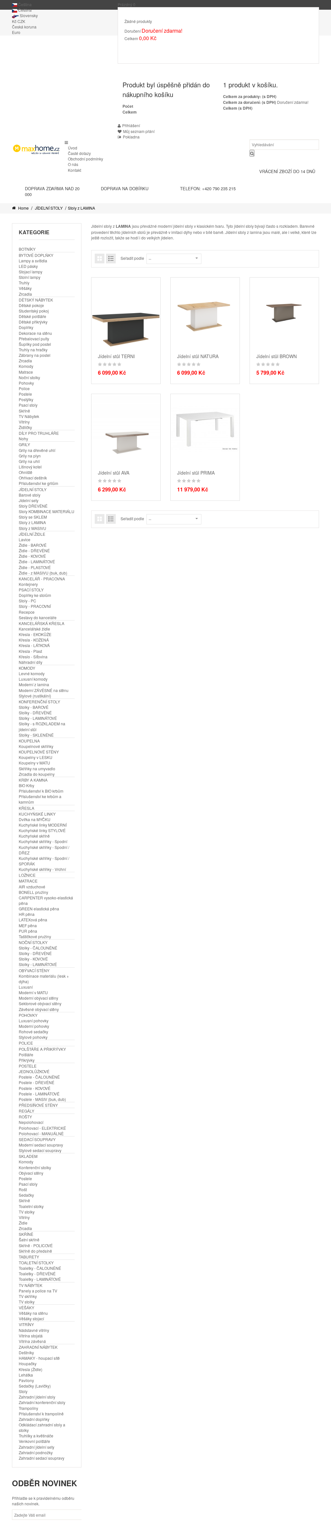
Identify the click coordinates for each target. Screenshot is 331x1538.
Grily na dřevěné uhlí (37, 450)
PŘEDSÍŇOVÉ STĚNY (38, 1105)
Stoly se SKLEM (33, 517)
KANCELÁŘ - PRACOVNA (42, 578)
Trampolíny (28, 1408)
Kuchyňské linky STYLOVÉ (42, 830)
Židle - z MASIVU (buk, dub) (43, 573)
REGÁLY (26, 1111)
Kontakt (74, 170)
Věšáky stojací (31, 1318)
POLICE (26, 1043)
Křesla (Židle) (30, 1369)
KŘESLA (26, 808)
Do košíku (138, 47)
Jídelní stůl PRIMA (196, 472)
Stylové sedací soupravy (40, 1150)
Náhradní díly (30, 662)
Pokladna (131, 136)
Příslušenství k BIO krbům (41, 791)
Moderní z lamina (34, 684)
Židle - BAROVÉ (33, 545)
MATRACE (28, 881)
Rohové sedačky (33, 1031)
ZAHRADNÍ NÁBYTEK (38, 1347)
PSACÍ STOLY (31, 589)
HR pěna (27, 914)
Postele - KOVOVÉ (34, 1088)
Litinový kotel (30, 466)
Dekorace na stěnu (35, 333)
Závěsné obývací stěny (39, 1009)
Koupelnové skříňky (36, 746)
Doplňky (26, 327)
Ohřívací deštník (33, 477)
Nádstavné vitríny (34, 1330)
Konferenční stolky (35, 1167)
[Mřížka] (99, 258)
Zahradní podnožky (36, 1452)
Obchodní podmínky (85, 158)
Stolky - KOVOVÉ (33, 958)
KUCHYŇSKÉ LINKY (37, 814)
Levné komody (32, 673)
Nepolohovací (31, 1122)
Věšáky (25, 288)
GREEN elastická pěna (39, 908)
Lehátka (26, 1375)
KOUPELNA (29, 740)
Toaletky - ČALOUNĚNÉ (40, 1268)
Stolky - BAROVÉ (33, 707)
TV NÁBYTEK (30, 1285)
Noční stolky (29, 377)
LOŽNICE (27, 875)
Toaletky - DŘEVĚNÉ (37, 1273)
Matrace (26, 372)
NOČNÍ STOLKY (33, 942)
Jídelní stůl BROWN (276, 356)
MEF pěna (28, 925)
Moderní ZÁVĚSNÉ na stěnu (44, 690)
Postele (25, 394)
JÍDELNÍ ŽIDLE (32, 534)
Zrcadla (25, 294)
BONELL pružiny (33, 892)
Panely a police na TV (38, 1290)
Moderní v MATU (33, 992)
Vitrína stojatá (31, 1335)
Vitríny (24, 421)
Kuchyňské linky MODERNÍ (43, 825)
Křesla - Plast (30, 651)
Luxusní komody (33, 679)
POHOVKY (28, 1015)
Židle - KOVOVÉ (32, 556)
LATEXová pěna (33, 919)
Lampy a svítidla (33, 260)
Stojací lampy (30, 271)
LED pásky (28, 266)
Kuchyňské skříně (34, 836)
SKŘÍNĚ (26, 1234)
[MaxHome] (36, 149)
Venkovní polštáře (34, 1441)
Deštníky (26, 1352)
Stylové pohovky (33, 1037)
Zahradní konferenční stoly (42, 1402)
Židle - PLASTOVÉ (35, 567)
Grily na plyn (30, 455)
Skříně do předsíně (35, 1251)
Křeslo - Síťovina (33, 656)
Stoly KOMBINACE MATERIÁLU (46, 511)
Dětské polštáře (32, 316)
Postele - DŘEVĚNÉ (36, 1082)
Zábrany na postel (34, 355)
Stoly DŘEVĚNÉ (33, 506)
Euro (16, 32)
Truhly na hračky (33, 349)
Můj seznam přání (139, 131)
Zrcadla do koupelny (37, 774)
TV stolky (27, 1211)
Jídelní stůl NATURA (198, 356)
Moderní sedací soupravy (41, 1145)
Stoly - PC (27, 600)
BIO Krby (26, 785)
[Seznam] (111, 258)
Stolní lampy (29, 277)
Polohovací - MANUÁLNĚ (41, 1133)
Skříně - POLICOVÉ (36, 1245)
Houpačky (28, 1363)
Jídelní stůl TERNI (116, 356)
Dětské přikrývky (33, 321)
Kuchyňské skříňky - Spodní (43, 841)
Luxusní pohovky (33, 1020)
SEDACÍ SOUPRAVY (37, 1139)
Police (24, 388)
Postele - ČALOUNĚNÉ (39, 1077)
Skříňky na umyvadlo (37, 768)
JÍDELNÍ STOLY (49, 207)
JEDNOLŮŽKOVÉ (34, 1071)
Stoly (23, 1391)
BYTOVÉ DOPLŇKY (36, 255)
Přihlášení (131, 125)
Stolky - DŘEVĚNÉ (35, 712)
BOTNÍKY (27, 249)
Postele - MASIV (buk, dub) (42, 1099)
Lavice (24, 539)
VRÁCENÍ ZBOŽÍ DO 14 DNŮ (287, 171)
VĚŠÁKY (26, 1307)
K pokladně (169, 47)
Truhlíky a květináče (36, 1435)
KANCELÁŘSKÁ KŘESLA (41, 623)
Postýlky (26, 399)
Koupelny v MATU (34, 762)
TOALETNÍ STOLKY (36, 1262)
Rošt (23, 1189)
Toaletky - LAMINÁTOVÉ (40, 1279)
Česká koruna (24, 26)
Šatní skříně (29, 1239)
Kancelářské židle (34, 629)
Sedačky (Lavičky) (35, 1386)
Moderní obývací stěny (38, 998)
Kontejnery (28, 584)
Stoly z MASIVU (32, 528)
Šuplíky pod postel (35, 344)
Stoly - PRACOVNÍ (35, 606)
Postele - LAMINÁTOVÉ (39, 1093)
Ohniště (25, 472)
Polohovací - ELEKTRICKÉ (42, 1128)
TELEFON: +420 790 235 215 (208, 188)
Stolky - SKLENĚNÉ (36, 735)
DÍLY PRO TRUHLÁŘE (39, 433)
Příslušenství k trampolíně (41, 1413)
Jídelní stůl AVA (113, 472)
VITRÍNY (26, 1324)
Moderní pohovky (34, 1026)
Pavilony (26, 1380)
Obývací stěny (31, 1173)
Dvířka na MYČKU (34, 819)
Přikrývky (27, 1060)
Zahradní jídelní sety (36, 1447)
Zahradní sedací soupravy (41, 1458)
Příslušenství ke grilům (38, 483)
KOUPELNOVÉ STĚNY (39, 751)
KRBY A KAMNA (33, 780)
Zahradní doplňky (34, 1419)
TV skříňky (28, 1296)
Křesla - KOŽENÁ (34, 640)
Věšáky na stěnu (33, 1313)
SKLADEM (28, 1156)
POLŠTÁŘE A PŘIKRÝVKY (42, 1049)
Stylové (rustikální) (35, 695)
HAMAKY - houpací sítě (39, 1358)
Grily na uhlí (29, 461)
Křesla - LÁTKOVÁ (34, 645)
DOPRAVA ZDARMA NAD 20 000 (52, 191)
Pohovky (26, 383)
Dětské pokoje (31, 305)
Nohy (23, 438)
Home (23, 207)
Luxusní (26, 987)
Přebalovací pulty (34, 338)
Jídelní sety (28, 500)
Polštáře (26, 1054)
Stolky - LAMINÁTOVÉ (38, 718)
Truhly (24, 282)
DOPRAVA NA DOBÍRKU (124, 188)
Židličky (25, 427)
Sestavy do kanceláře (38, 617)
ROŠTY (25, 1116)
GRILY (24, 444)
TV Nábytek (29, 416)
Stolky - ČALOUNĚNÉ (38, 947)
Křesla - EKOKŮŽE (35, 634)
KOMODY (27, 668)
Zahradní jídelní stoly (37, 1397)
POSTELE (28, 1066)
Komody (26, 366)
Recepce (27, 612)
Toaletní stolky (31, 1206)
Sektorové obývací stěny (40, 1003)
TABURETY (29, 1256)
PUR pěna (28, 931)
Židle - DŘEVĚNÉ (34, 550)
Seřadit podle (132, 258)
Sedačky (26, 1195)
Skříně (24, 410)
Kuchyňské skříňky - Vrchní (42, 869)
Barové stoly (29, 495)
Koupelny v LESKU (35, 757)
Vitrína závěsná (32, 1341)
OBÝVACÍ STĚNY (34, 970)
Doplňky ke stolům (35, 595)
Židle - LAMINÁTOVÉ (37, 561)
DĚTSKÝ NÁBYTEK (36, 299)
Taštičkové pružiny (35, 936)
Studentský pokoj (34, 310)
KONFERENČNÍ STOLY (39, 701)
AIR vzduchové (32, 886)
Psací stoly (28, 405)
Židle (23, 1222)
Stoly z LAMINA (32, 522)
